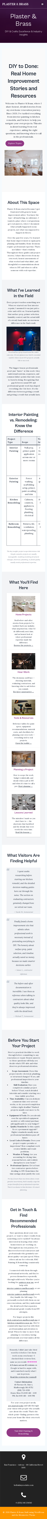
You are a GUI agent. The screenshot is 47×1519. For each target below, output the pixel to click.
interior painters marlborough (20, 1288)
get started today (16, 1406)
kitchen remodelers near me (20, 1323)
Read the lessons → (24, 832)
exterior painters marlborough (20, 1294)
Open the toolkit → (23, 743)
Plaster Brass (15, 4)
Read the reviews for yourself (23, 1377)
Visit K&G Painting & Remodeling (23, 1432)
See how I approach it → (23, 692)
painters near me (26, 1282)
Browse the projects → (23, 645)
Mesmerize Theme (27, 1515)
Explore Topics (15, 143)
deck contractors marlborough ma (22, 1320)
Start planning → (25, 786)
